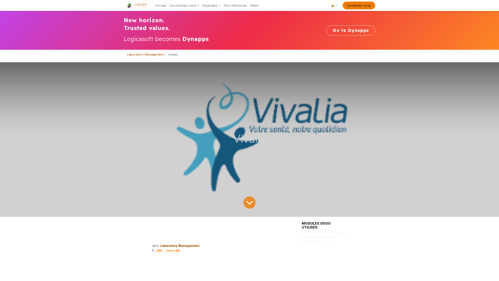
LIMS (159, 250)
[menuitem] (161, 5)
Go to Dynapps (351, 30)
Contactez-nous (359, 5)
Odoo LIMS (173, 250)
